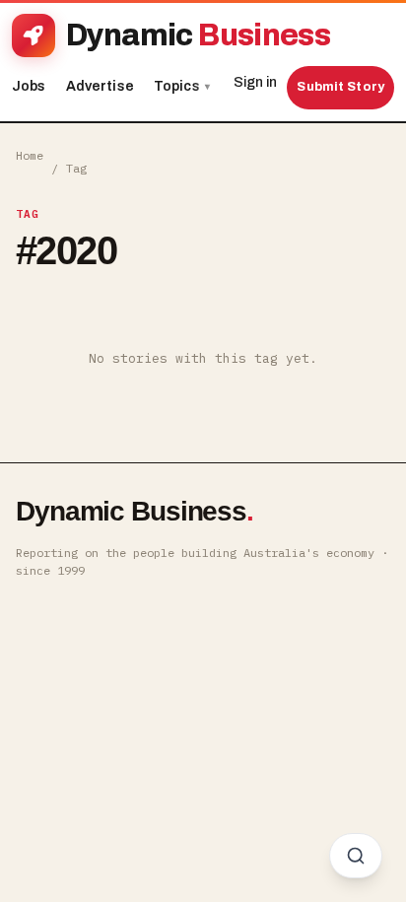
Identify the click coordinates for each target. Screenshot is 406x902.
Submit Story (340, 87)
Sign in (255, 82)
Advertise (100, 86)
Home (29, 155)
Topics (182, 86)
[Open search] (355, 855)
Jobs (29, 86)
